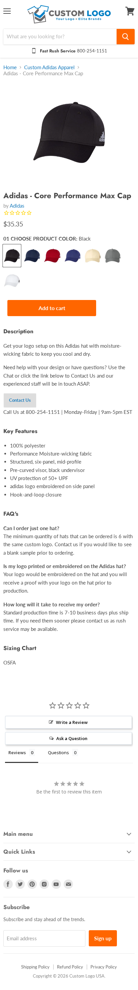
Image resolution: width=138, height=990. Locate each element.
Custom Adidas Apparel (49, 67)
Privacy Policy (103, 967)
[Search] (126, 36)
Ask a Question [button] (71, 738)
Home (10, 67)
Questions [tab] (58, 752)
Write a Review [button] (72, 722)
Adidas (17, 206)
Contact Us (20, 400)
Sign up (103, 938)
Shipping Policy (35, 967)
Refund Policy (70, 967)
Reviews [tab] (17, 752)
